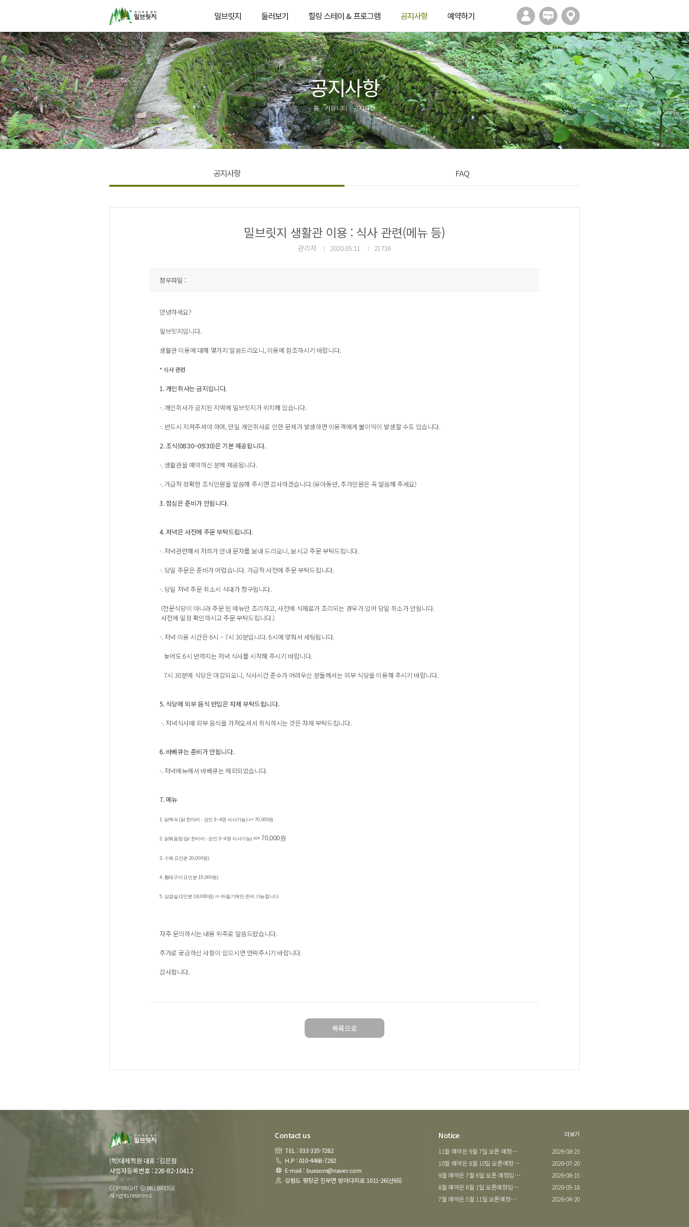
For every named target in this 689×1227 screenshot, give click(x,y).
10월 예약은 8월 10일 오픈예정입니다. (481, 1163)
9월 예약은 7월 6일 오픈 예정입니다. (481, 1175)
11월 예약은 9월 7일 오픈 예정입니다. (481, 1151)
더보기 (572, 1134)
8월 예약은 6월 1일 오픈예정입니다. (481, 1187)
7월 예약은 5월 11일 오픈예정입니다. (481, 1199)
